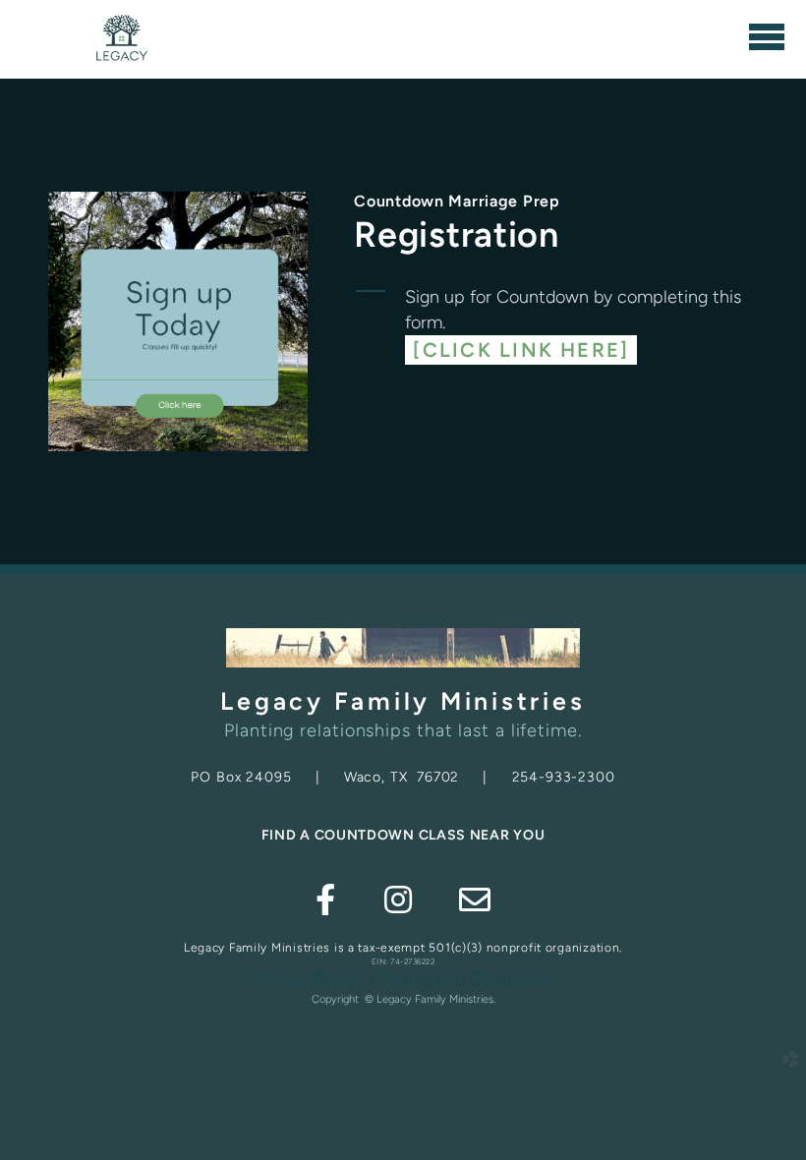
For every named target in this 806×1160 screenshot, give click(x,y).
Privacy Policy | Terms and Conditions (403, 979)
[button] (521, 350)
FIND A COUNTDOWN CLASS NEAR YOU (403, 835)
